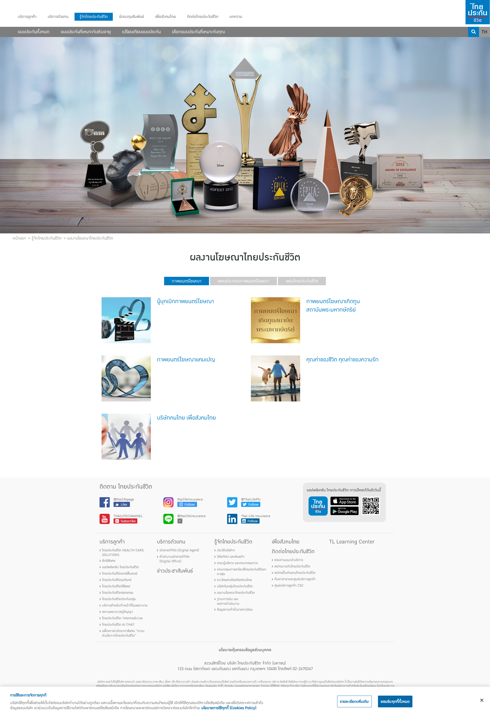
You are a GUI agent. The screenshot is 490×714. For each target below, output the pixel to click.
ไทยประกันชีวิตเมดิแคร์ (116, 580)
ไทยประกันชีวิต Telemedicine (122, 618)
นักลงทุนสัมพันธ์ (131, 16)
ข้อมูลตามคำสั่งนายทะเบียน (235, 609)
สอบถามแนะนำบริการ (288, 560)
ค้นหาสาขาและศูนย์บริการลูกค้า (295, 579)
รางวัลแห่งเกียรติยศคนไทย (234, 580)
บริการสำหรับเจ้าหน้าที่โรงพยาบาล (124, 605)
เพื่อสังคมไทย (165, 16)
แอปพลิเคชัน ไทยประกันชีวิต (120, 567)
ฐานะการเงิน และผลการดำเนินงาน (228, 601)
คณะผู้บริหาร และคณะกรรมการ (237, 563)
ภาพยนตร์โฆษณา (186, 281)
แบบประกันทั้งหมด (34, 32)
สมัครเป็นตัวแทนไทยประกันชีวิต (294, 573)
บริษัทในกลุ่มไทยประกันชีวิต (235, 586)
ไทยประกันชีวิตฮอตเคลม (117, 593)
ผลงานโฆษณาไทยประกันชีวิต (236, 593)
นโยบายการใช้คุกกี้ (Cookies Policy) (228, 708)
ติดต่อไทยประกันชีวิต (202, 16)
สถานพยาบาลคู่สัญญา (117, 612)
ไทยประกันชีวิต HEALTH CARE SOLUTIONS (123, 553)
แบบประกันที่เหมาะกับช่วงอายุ (86, 32)
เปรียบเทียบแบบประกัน (141, 32)
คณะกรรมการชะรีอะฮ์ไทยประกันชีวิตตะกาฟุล (241, 572)
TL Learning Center (352, 542)
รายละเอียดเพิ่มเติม (354, 701)
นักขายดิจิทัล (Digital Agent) (179, 550)
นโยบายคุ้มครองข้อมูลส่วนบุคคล (245, 650)
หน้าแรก (19, 238)
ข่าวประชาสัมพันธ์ (175, 571)
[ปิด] (481, 700)
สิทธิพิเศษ (108, 561)
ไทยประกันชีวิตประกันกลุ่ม (119, 599)
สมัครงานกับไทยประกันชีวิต (292, 566)
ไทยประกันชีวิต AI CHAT (118, 624)
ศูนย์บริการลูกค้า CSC (288, 585)
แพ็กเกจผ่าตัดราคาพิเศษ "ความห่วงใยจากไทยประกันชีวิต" (123, 633)
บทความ (235, 16)
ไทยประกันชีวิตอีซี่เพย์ (116, 586)
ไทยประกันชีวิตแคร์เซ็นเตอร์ (119, 573)
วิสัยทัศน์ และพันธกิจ (230, 557)
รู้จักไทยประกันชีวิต (94, 16)
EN (485, 42)
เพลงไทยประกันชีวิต (302, 281)
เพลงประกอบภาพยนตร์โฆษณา (243, 281)
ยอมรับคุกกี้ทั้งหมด (395, 701)
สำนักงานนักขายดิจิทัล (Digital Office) (174, 559)
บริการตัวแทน (58, 16)
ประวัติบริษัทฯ (226, 550)
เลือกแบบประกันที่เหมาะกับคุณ (198, 32)
